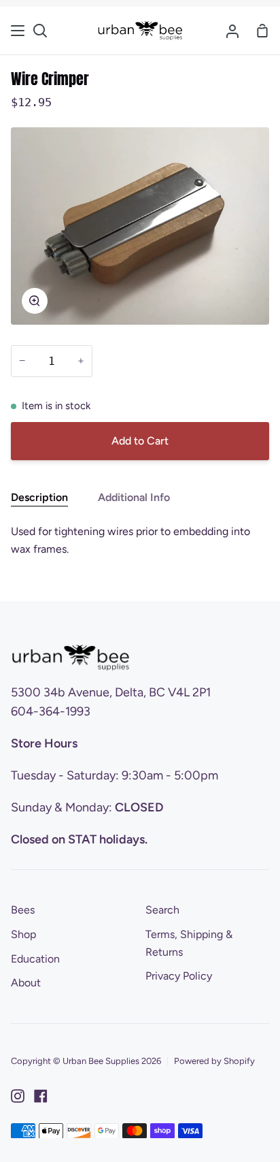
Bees (23, 909)
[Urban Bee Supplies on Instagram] (17, 1096)
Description (39, 497)
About (26, 982)
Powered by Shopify (214, 1061)
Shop (23, 934)
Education (35, 958)
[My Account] (232, 30)
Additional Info (134, 497)
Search (162, 909)
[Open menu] (18, 30)
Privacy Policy (178, 975)
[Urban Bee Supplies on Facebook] (41, 1096)
